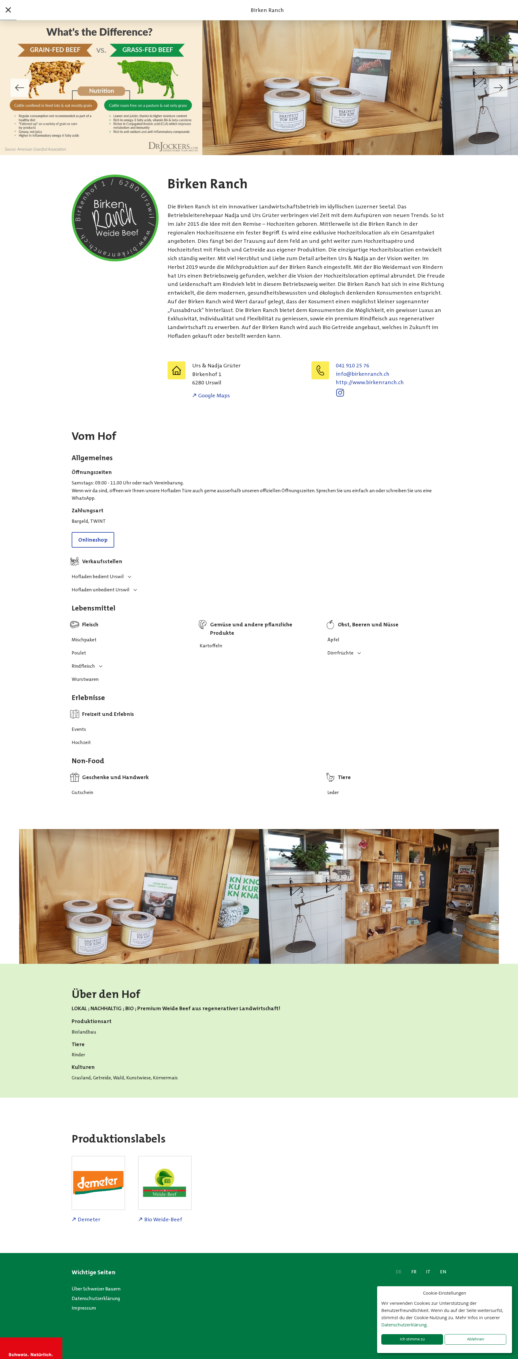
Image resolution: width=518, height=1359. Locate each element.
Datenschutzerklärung (96, 1298)
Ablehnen (475, 1339)
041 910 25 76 (352, 365)
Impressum (84, 1308)
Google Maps (214, 395)
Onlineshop (93, 539)
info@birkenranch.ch (362, 374)
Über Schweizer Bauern (96, 1289)
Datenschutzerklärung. (404, 1325)
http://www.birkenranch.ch (370, 382)
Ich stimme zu (412, 1339)
